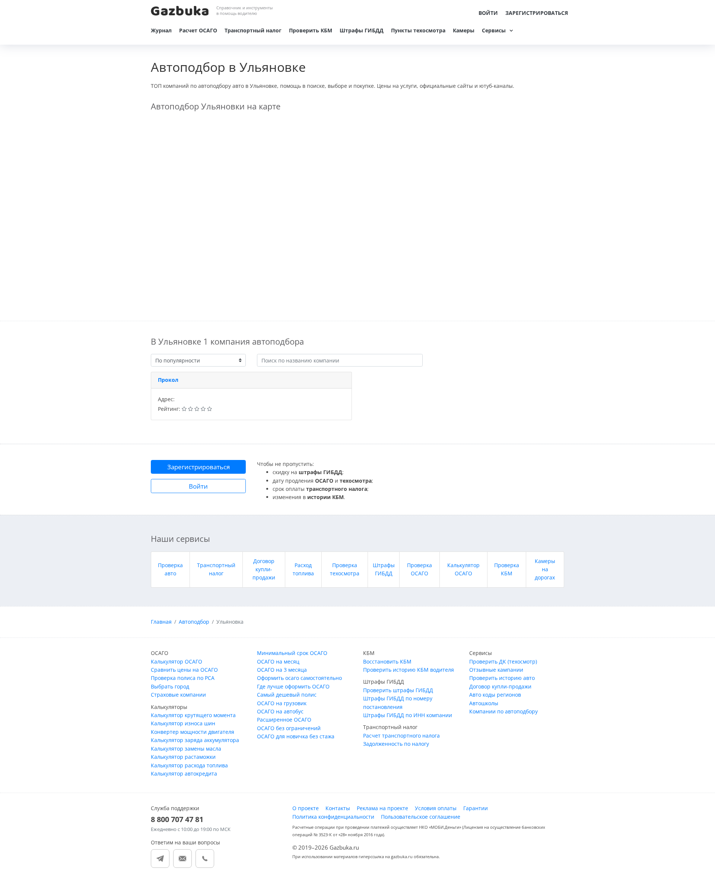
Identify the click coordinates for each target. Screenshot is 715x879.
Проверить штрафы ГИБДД (398, 690)
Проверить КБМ (310, 30)
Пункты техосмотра (418, 30)
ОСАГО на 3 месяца (282, 669)
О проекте (305, 808)
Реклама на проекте (382, 808)
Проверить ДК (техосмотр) (503, 661)
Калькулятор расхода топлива (189, 765)
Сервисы (494, 30)
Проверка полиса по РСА (182, 677)
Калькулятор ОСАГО (176, 661)
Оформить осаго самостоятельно (299, 677)
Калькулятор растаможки (183, 756)
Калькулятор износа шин (183, 723)
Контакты (337, 808)
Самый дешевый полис (287, 694)
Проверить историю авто (502, 677)
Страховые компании (178, 694)
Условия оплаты (436, 808)
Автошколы (483, 703)
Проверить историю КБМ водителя (408, 669)
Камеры (463, 30)
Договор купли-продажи (263, 569)
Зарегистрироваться (536, 12)
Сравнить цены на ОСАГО (184, 669)
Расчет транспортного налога (401, 735)
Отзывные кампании (496, 669)
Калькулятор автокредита (184, 773)
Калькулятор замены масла (186, 748)
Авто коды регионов (495, 694)
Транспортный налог (253, 30)
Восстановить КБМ (387, 661)
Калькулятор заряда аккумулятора (195, 740)
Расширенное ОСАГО (284, 719)
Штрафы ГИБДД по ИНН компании (407, 715)
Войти (488, 12)
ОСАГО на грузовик (281, 703)
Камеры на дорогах (545, 569)
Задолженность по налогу (396, 743)
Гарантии (475, 808)
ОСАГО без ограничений (289, 728)
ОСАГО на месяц (278, 661)
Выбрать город (170, 686)
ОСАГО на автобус (280, 711)
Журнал (161, 30)
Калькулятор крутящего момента (193, 715)
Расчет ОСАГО (198, 30)
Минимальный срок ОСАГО (292, 652)
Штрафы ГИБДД (362, 30)
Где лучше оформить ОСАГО (293, 686)
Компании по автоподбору (503, 711)
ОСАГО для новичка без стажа (295, 736)
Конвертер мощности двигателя (192, 731)
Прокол (168, 379)
